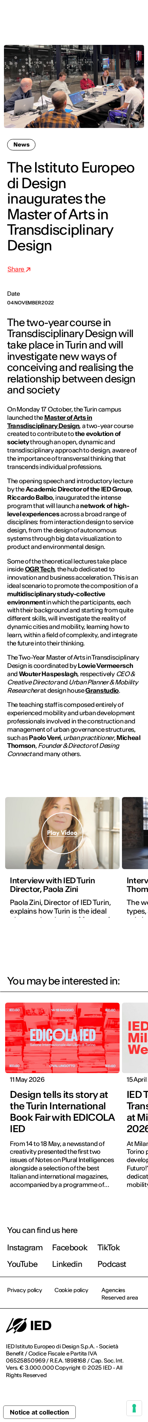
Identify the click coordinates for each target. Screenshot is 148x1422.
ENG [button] (73, 16)
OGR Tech (39, 569)
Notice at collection (39, 1412)
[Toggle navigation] (136, 16)
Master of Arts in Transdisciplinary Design (49, 421)
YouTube (22, 1264)
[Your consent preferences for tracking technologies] (134, 1408)
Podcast (111, 1264)
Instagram (25, 1247)
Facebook (69, 1247)
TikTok (108, 1247)
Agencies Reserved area (119, 1294)
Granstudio (102, 690)
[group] (62, 862)
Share (16, 269)
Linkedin (67, 1264)
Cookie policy (71, 1290)
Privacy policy (24, 1290)
